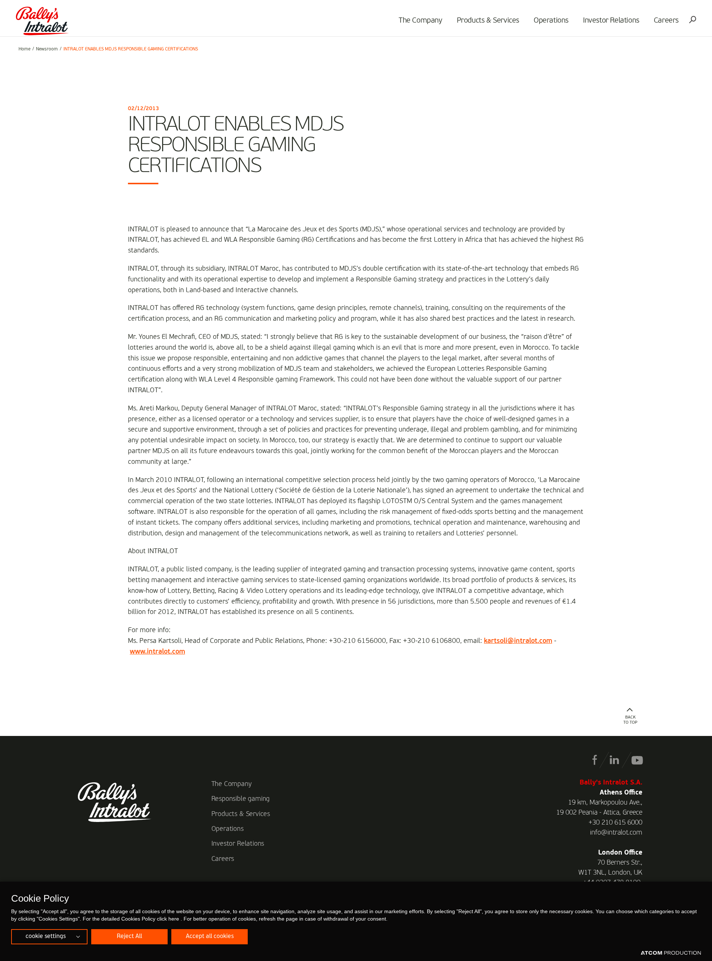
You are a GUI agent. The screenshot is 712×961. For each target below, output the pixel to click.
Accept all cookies (210, 936)
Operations (551, 20)
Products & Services (488, 20)
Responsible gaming (240, 799)
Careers (666, 20)
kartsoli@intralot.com (518, 641)
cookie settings (46, 936)
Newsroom (47, 49)
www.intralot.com (157, 651)
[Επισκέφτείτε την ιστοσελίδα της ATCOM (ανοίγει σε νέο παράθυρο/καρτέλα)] (671, 953)
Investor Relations (611, 20)
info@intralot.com (616, 832)
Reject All (129, 936)
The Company (420, 20)
